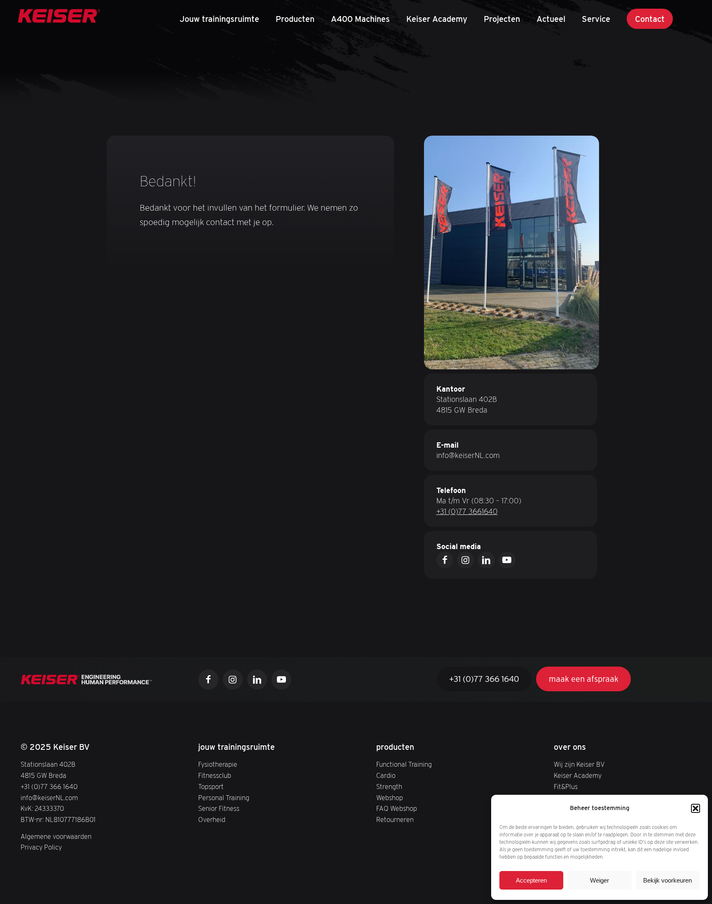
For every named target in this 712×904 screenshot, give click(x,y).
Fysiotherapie (217, 764)
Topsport (211, 786)
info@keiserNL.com (468, 455)
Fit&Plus (566, 786)
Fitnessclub (214, 775)
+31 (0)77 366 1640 (49, 786)
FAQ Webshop (396, 808)
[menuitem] (219, 18)
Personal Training (223, 798)
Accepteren (531, 880)
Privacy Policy (41, 847)
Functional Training (404, 764)
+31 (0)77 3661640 (467, 511)
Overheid (211, 819)
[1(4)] (59, 18)
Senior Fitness (218, 808)
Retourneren (395, 819)
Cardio (386, 775)
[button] (695, 808)
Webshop (389, 798)
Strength (389, 786)
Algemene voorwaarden (56, 836)
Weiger (599, 880)
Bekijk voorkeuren (667, 880)
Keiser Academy (578, 775)
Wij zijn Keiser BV (579, 764)
